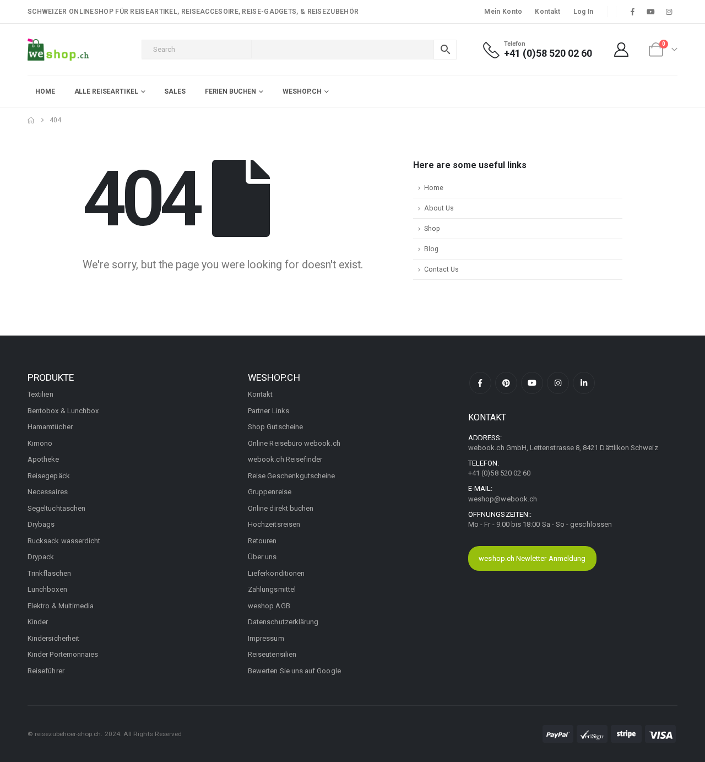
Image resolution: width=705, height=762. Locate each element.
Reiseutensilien (272, 654)
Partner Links (268, 411)
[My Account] (621, 49)
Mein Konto (503, 11)
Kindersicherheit (53, 638)
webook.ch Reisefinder (285, 459)
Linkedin (584, 383)
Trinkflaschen (49, 573)
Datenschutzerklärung (283, 622)
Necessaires (48, 492)
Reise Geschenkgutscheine (291, 476)
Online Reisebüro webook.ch (294, 443)
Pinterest (506, 383)
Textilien (40, 394)
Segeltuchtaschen (56, 508)
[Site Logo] (58, 50)
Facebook (480, 383)
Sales (174, 91)
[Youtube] (651, 11)
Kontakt (547, 11)
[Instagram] (669, 11)
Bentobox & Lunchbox (63, 411)
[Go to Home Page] (31, 120)
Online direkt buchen (280, 508)
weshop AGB (269, 606)
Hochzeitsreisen (274, 524)
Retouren (262, 541)
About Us (439, 208)
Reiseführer (46, 671)
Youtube (532, 383)
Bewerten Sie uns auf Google (294, 671)
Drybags (41, 524)
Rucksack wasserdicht (64, 541)
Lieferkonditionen (276, 573)
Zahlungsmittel (272, 589)
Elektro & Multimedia (61, 606)
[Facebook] (632, 11)
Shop (432, 228)
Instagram (558, 383)
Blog (431, 249)
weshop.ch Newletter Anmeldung (532, 558)
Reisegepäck (49, 476)
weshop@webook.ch (502, 499)
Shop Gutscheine (275, 427)
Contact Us (441, 269)
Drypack (41, 557)
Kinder (38, 622)
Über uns (262, 557)
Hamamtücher (50, 427)
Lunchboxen (47, 589)
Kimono (40, 443)
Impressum (266, 638)
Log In (583, 11)
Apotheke (43, 459)
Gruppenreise (269, 492)
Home (45, 91)
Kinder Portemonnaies (63, 654)
